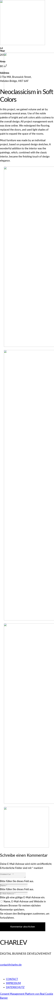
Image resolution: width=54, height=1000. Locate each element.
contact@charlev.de (11, 964)
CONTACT (12, 979)
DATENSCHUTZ (15, 987)
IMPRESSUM (13, 983)
